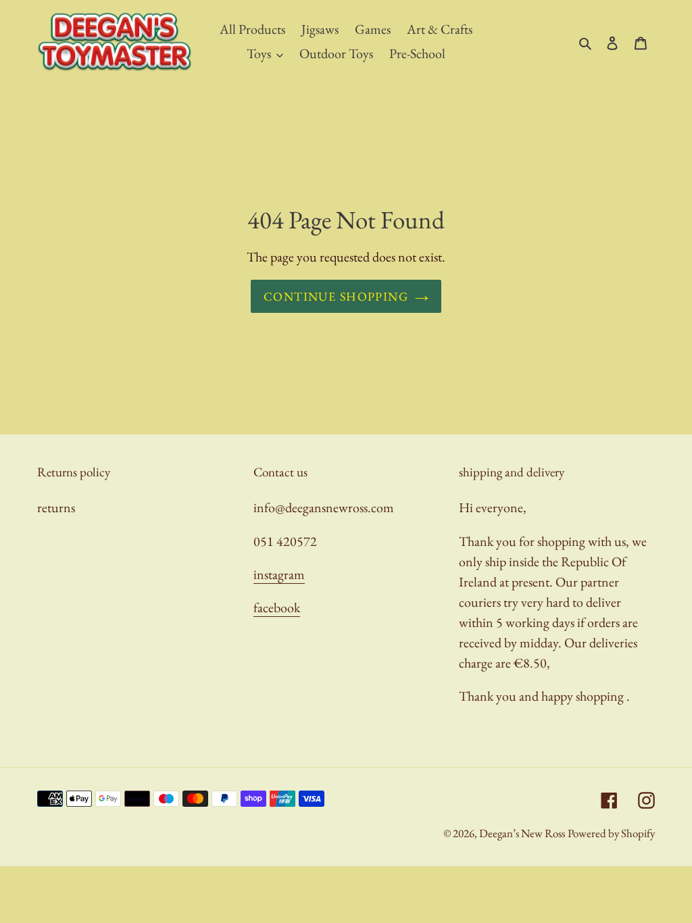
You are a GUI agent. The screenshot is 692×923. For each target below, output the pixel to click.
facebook (276, 607)
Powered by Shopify (611, 833)
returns (56, 507)
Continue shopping (336, 296)
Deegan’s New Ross (522, 833)
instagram (279, 574)
